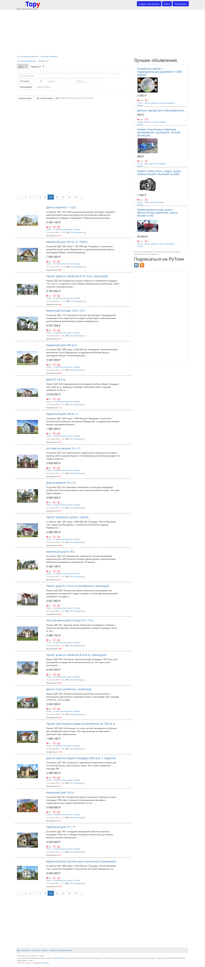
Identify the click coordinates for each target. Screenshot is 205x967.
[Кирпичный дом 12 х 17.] (27, 839)
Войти (167, 3)
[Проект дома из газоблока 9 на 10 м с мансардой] (27, 288)
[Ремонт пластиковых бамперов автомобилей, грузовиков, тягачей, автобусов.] (147, 145)
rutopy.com (57, 958)
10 (51, 197)
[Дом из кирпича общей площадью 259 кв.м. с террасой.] (27, 770)
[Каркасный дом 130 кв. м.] (27, 426)
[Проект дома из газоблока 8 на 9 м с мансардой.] (27, 667)
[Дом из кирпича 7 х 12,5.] (27, 220)
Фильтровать (26, 86)
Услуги (48, 229)
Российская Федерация (27, 61)
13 (69, 197)
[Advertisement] (102, 31)
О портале (36, 950)
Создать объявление (149, 3)
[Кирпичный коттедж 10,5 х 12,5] (27, 323)
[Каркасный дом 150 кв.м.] (27, 357)
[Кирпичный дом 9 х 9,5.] (27, 564)
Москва (41, 61)
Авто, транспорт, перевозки (155, 163)
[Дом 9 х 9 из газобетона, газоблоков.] (27, 702)
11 (57, 197)
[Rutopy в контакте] (137, 264)
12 (63, 197)
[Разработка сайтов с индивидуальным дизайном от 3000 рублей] (147, 84)
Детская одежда (159, 122)
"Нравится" (35, 66)
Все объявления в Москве (28, 56)
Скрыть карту (25, 98)
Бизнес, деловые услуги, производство (160, 103)
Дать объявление (23, 950)
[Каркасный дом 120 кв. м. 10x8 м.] (27, 254)
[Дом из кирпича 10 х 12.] (27, 495)
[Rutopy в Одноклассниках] (142, 264)
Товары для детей (144, 122)
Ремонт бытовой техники (154, 202)
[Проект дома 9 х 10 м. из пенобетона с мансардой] (27, 598)
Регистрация (181, 3)
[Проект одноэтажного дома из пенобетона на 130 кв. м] (27, 736)
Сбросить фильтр (43, 87)
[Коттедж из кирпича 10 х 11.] (27, 461)
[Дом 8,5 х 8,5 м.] (27, 392)
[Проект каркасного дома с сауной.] (27, 529)
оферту (46, 963)
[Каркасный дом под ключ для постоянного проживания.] (27, 872)
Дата (21, 66)
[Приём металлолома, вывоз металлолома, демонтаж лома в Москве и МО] (147, 225)
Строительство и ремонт (63, 229)
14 (75, 197)
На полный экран (44, 98)
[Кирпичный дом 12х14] (27, 805)
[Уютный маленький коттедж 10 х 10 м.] (27, 633)
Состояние (25, 81)
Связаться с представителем (60, 950)
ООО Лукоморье (77, 232)
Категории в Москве (48, 56)
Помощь (44, 950)
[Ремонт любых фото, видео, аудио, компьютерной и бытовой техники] (147, 184)
